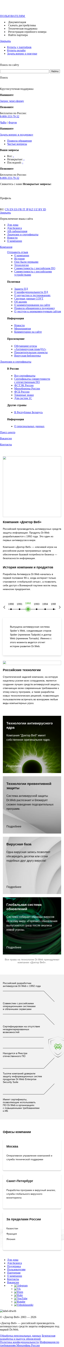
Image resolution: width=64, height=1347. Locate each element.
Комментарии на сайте (28, 331)
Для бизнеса (14, 228)
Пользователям (16, 1269)
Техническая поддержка (22, 28)
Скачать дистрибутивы (22, 25)
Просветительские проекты (31, 352)
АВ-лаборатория (17, 231)
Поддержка (14, 1266)
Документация (17, 22)
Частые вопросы (17, 143)
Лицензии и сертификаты (22, 234)
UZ (36, 209)
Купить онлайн (16, 50)
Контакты (13, 1279)
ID (44, 209)
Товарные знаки (24, 394)
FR (20, 209)
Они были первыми (26, 261)
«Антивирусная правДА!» (30, 349)
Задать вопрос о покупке (22, 53)
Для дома (12, 224)
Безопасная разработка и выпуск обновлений (27, 1337)
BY (40, 209)
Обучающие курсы (25, 345)
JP (27, 209)
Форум (12, 122)
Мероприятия (22, 328)
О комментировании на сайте (32, 304)
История (19, 258)
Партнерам (13, 1272)
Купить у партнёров (19, 47)
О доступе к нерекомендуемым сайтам (37, 311)
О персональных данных (29, 426)
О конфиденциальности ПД (31, 292)
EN (12, 209)
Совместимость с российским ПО (34, 268)
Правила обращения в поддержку (34, 308)
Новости (12, 237)
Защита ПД (21, 288)
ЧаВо (3, 122)
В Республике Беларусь (28, 412)
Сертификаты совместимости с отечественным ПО (32, 380)
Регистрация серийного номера (27, 31)
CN (7, 209)
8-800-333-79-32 (9, 116)
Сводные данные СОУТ (28, 298)
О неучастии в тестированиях (32, 295)
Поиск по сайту (9, 64)
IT (24, 209)
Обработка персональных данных (20, 1335)
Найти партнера (18, 34)
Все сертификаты (24, 375)
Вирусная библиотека (27, 355)
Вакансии (13, 1282)
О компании (14, 240)
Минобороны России (27, 388)
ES (16, 209)
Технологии (21, 265)
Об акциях (20, 301)
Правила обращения (19, 140)
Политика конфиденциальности (19, 1342)
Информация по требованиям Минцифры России (29, 1344)
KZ (31, 209)
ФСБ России (22, 391)
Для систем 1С (23, 398)
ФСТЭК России (24, 385)
